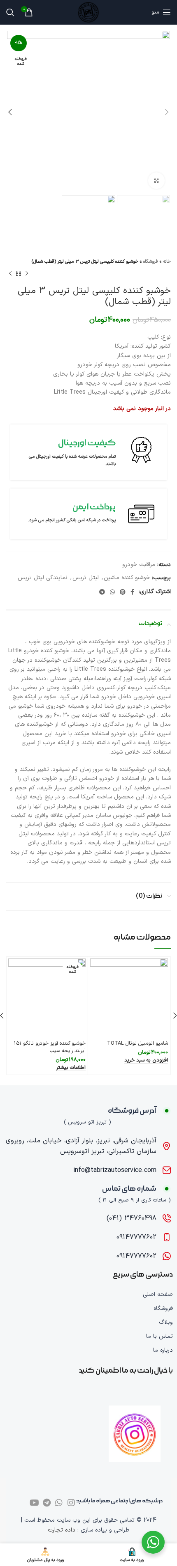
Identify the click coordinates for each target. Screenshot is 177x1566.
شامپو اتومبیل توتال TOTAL (137, 1043)
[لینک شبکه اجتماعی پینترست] (122, 592)
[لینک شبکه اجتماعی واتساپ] (112, 592)
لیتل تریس (85, 577)
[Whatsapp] (59, 1503)
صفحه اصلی (158, 1294)
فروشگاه (150, 261)
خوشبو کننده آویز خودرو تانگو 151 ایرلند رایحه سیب (50, 1047)
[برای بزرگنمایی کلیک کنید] (156, 180)
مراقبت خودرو (138, 564)
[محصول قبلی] (27, 273)
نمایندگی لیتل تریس (43, 577)
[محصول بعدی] (10, 273)
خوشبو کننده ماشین (127, 577)
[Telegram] (46, 1503)
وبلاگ (166, 1322)
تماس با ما (159, 1336)
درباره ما (163, 1350)
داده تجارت (61, 1530)
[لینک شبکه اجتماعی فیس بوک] (132, 592)
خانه (167, 261)
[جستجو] (10, 12)
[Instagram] (71, 1503)
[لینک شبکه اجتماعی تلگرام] (102, 592)
